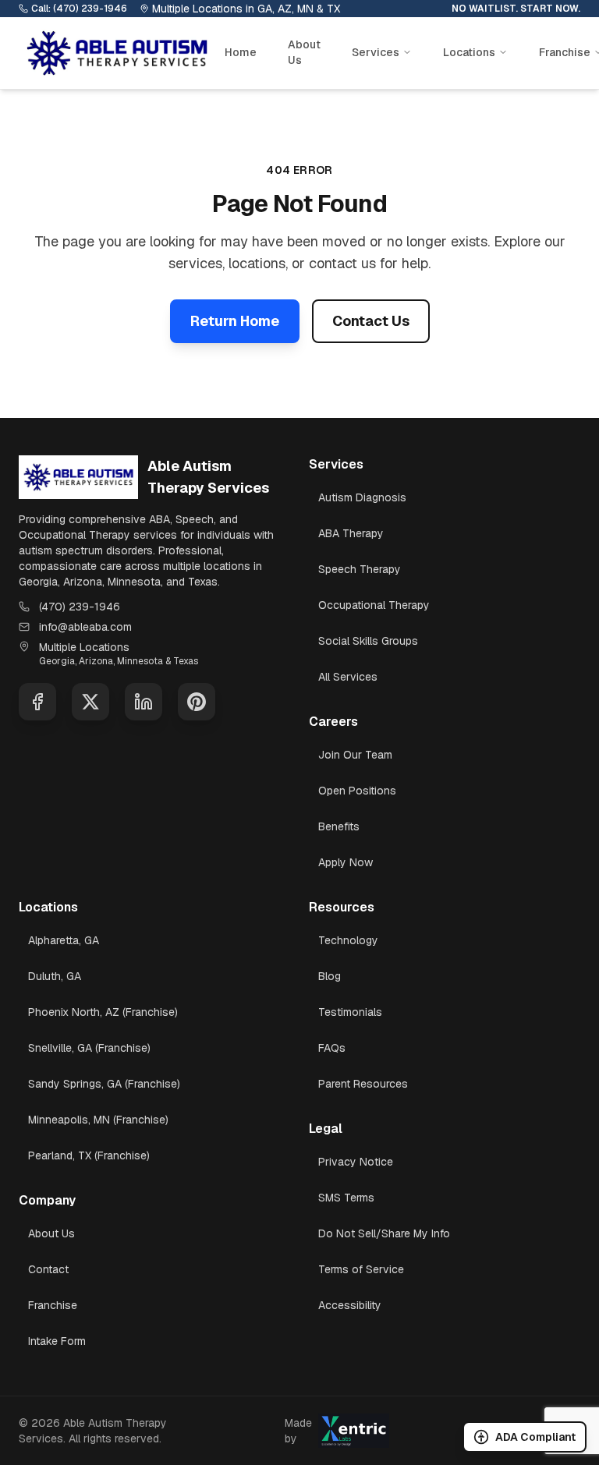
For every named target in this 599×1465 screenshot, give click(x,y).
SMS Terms (346, 1198)
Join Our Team (355, 755)
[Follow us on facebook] (37, 701)
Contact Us (370, 321)
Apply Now (345, 862)
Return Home (234, 321)
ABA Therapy (351, 533)
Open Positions (357, 791)
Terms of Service (361, 1269)
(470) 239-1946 (79, 607)
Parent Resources (363, 1084)
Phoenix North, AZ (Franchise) (103, 1012)
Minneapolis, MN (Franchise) (98, 1120)
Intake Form (57, 1341)
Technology (348, 940)
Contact (48, 1269)
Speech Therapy (359, 569)
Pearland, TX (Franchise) (89, 1155)
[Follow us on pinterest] (196, 701)
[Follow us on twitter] (90, 701)
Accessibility (349, 1305)
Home (241, 52)
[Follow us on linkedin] (143, 701)
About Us (304, 52)
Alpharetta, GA (63, 940)
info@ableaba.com (85, 627)
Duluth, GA (54, 976)
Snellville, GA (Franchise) (89, 1048)
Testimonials (350, 1012)
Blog (329, 976)
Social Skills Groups (368, 641)
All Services (347, 677)
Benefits (339, 826)
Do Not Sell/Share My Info (384, 1233)
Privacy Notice (355, 1162)
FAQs (332, 1048)
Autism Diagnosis (362, 497)
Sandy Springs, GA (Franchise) (104, 1084)
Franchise (52, 1305)
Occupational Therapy (374, 605)
